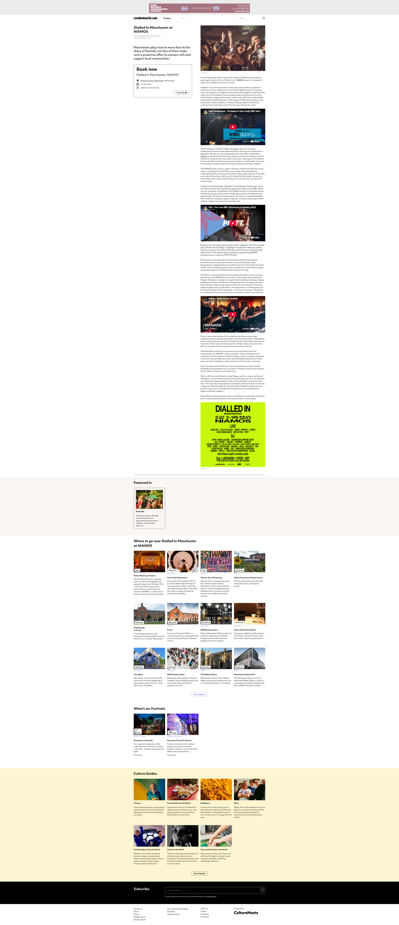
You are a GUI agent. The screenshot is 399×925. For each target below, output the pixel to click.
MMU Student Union (176, 674)
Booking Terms (140, 920)
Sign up (262, 890)
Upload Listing (173, 914)
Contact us (138, 909)
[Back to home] (145, 19)
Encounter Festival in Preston (179, 740)
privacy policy (211, 896)
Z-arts (170, 630)
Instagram (205, 914)
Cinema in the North (175, 849)
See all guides (199, 873)
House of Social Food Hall (245, 630)
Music (236, 803)
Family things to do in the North (147, 849)
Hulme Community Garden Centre (248, 577)
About (136, 911)
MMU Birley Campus (209, 630)
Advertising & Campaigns (177, 909)
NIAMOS (240, 80)
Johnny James (140, 36)
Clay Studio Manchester (177, 577)
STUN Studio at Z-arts (139, 629)
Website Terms (140, 917)
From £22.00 (182, 92)
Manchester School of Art (244, 674)
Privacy (137, 914)
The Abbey (138, 674)
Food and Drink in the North (178, 803)
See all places (199, 694)
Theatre (137, 803)
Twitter (203, 911)
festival (203, 156)
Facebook (205, 917)
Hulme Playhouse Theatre (145, 575)
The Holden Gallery (209, 674)
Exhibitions (205, 803)
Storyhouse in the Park (143, 740)
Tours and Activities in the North (214, 849)
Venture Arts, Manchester (211, 577)
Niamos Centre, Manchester (152, 80)
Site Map (171, 911)
